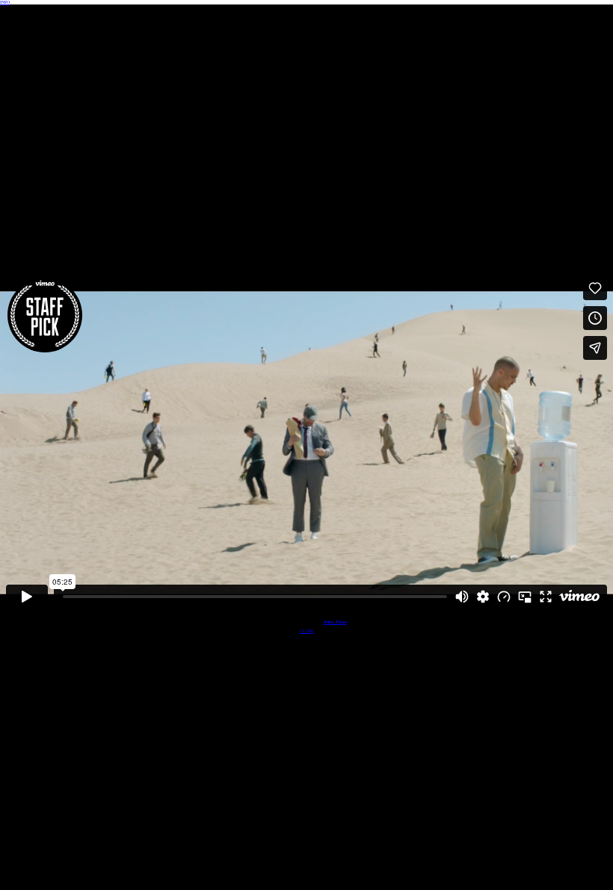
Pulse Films (335, 622)
